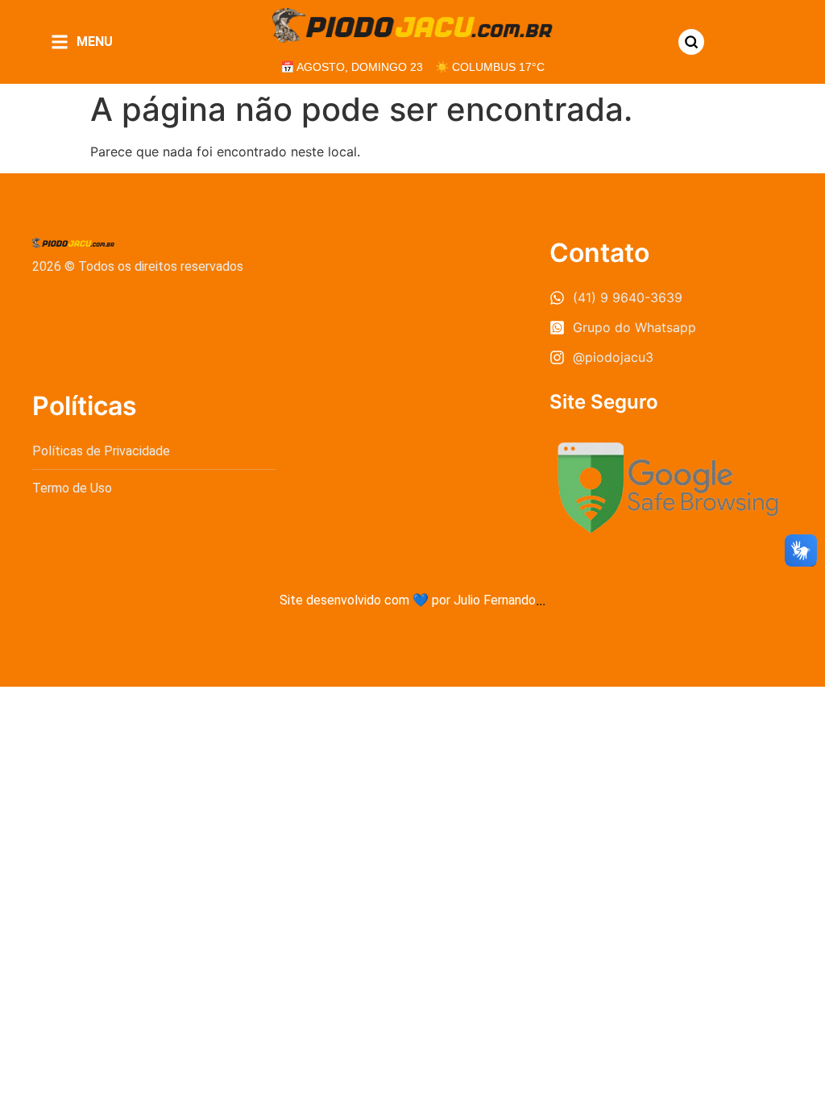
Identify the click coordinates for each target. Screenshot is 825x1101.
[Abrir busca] (691, 42)
